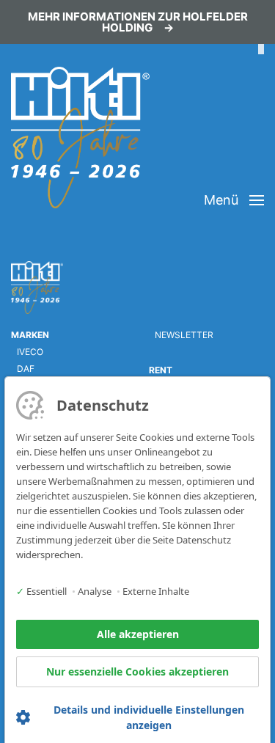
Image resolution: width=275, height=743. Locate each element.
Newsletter (184, 334)
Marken (30, 334)
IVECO (30, 351)
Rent (160, 370)
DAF (25, 368)
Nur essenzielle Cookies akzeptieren (137, 671)
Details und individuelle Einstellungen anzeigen (149, 717)
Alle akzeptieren (138, 634)
